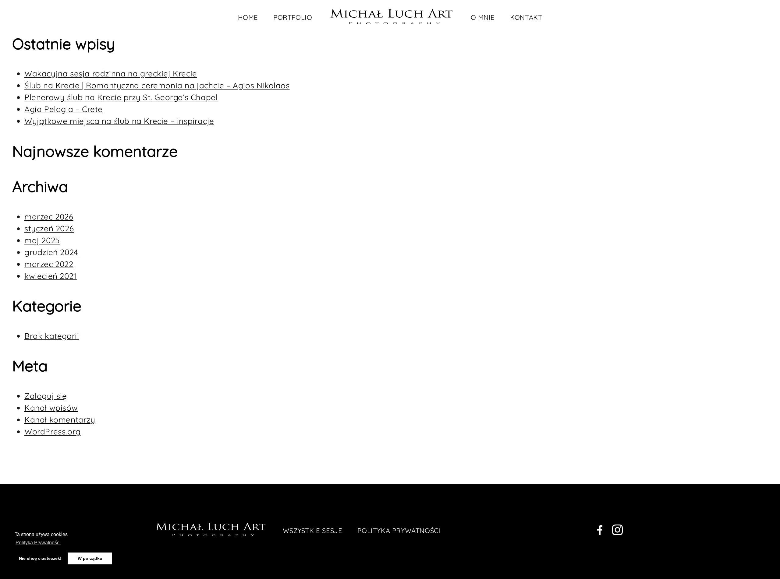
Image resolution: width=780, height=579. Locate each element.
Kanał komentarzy (59, 420)
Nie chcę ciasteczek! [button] (40, 558)
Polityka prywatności (398, 530)
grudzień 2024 (51, 252)
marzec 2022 (48, 264)
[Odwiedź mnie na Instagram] (617, 531)
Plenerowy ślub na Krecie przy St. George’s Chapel (121, 97)
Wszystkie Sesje (312, 530)
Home (248, 17)
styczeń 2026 (49, 228)
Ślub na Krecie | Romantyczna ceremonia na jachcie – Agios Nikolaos (157, 85)
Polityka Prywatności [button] (38, 542)
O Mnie (483, 17)
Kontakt (526, 17)
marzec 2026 (48, 217)
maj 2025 (42, 240)
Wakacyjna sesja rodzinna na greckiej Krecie (110, 73)
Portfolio (292, 17)
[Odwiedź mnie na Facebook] (599, 531)
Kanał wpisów (51, 408)
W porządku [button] (90, 558)
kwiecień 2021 (50, 276)
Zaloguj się (45, 396)
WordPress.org (52, 431)
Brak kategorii (51, 336)
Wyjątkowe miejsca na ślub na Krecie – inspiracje (119, 121)
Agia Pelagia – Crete (63, 109)
